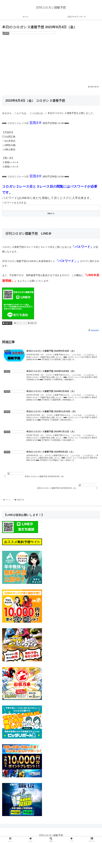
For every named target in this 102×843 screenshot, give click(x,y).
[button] (94, 460)
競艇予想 (8, 323)
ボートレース (21, 323)
